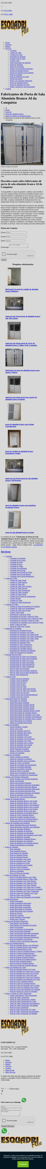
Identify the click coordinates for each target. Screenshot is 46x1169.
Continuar (23, 1164)
